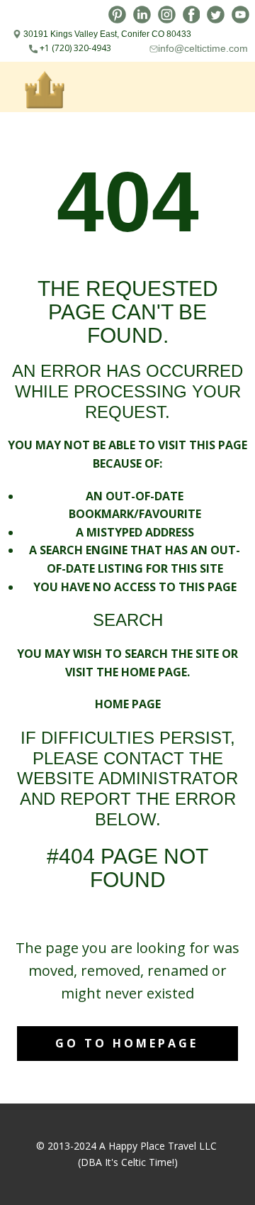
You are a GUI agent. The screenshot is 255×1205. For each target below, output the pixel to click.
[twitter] (216, 14)
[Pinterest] (117, 14)
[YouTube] (240, 14)
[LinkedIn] (142, 14)
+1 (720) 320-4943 (74, 48)
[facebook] (191, 14)
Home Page (128, 704)
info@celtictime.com (203, 48)
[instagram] (167, 14)
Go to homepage (126, 1043)
